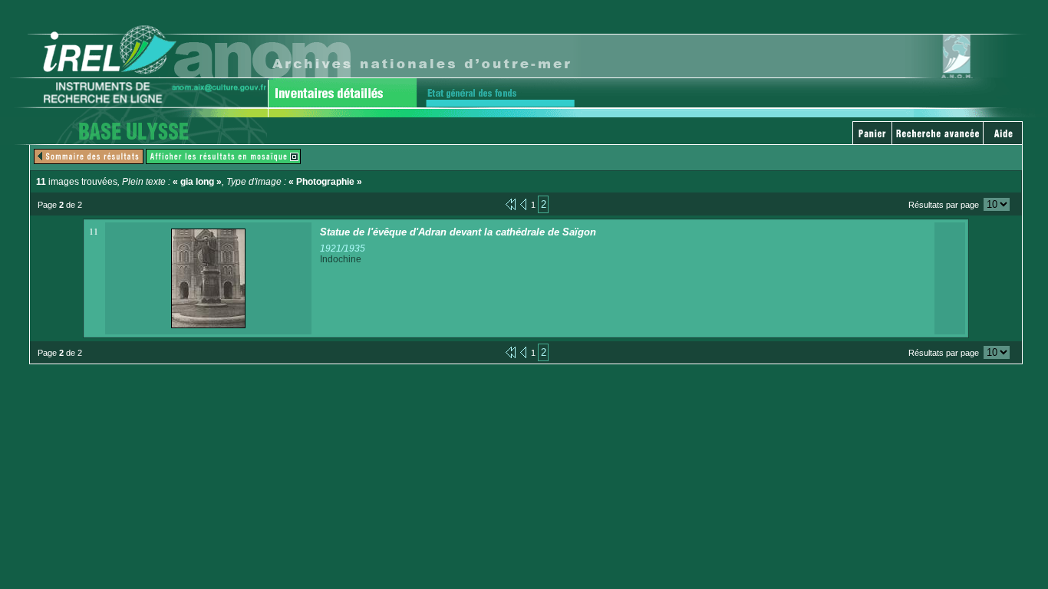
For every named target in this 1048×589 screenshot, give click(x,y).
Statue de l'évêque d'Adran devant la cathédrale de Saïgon (458, 232)
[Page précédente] (523, 203)
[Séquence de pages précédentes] (510, 203)
